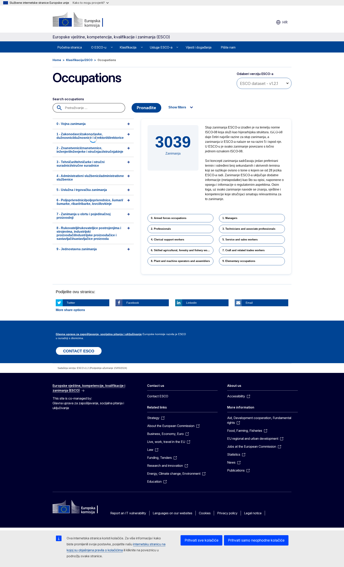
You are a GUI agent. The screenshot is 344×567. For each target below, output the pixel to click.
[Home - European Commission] (85, 20)
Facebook (132, 302)
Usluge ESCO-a (161, 47)
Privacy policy (227, 513)
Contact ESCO (157, 396)
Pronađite (146, 107)
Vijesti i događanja (198, 47)
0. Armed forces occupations (168, 218)
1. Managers (229, 218)
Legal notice (253, 513)
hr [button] (284, 22)
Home (57, 60)
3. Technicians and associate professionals (248, 228)
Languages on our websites (172, 513)
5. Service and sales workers (240, 239)
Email (249, 302)
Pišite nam (228, 47)
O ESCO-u (98, 47)
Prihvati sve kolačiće (201, 540)
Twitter (71, 302)
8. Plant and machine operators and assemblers (180, 261)
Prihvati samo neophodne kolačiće (256, 540)
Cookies (205, 513)
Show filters (177, 107)
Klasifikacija (128, 47)
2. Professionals (161, 228)
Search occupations (68, 99)
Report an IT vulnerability (128, 513)
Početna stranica (69, 47)
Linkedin (191, 302)
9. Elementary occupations (238, 261)
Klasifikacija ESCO (79, 60)
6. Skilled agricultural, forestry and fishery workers (182, 250)
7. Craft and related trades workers (243, 250)
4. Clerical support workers (167, 239)
